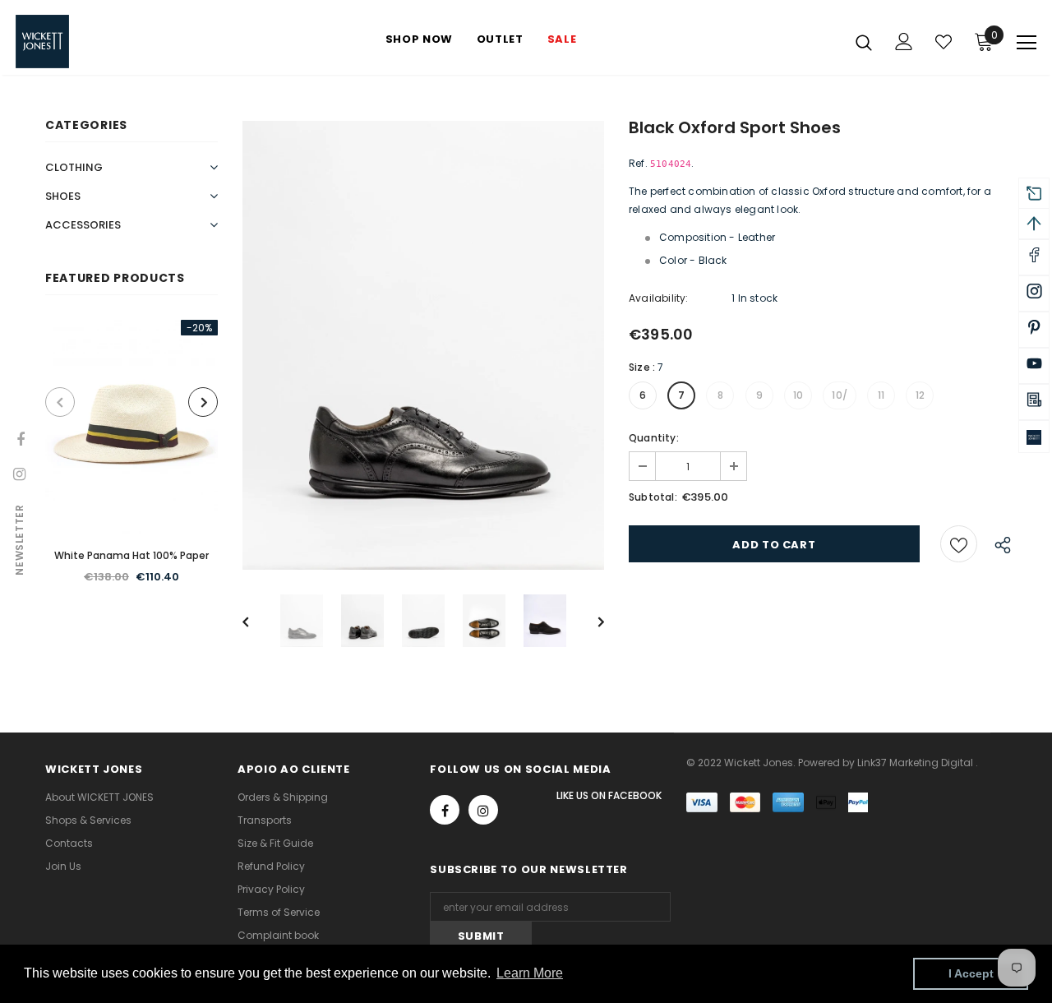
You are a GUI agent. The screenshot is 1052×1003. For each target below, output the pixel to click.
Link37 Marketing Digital (915, 763)
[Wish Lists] (958, 543)
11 (881, 395)
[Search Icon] (864, 42)
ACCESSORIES (83, 225)
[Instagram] (483, 810)
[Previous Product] (60, 402)
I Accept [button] (971, 973)
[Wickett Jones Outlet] (1034, 436)
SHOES (63, 196)
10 (798, 395)
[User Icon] (904, 41)
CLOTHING (74, 167)
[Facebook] (444, 810)
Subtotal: (653, 497)
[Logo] (73, 41)
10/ (839, 395)
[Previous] (257, 621)
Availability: (659, 298)
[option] (131, 461)
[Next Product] (203, 402)
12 (920, 395)
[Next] (589, 621)
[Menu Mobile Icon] (1026, 43)
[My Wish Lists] (943, 42)
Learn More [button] (529, 973)
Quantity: (654, 438)
